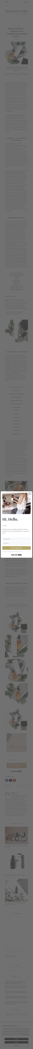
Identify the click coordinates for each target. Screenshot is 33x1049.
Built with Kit (16, 554)
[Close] (30, 493)
